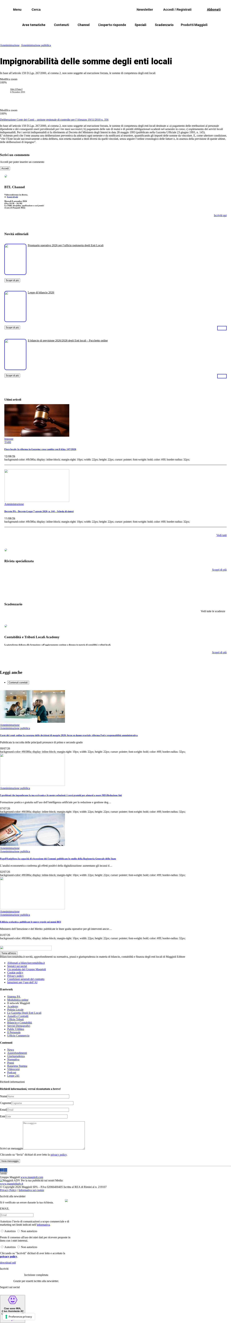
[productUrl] (15, 273)
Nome (3, 1096)
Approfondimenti (17, 1052)
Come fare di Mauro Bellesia (198, 33)
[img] (66, 1200)
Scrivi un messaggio (11, 1148)
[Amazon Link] (222, 328)
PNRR (72, 33)
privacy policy (59, 1154)
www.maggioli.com (32, 1177)
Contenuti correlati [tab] (18, 682)
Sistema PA (13, 996)
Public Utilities (15, 1029)
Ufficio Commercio (18, 1035)
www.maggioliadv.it (11, 1183)
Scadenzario (164, 25)
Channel (84, 25)
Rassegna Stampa (17, 1065)
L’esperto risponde (112, 25)
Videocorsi (13, 1069)
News (10, 1049)
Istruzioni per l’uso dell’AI (22, 982)
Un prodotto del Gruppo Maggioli (26, 969)
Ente (2, 1116)
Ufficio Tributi (15, 1019)
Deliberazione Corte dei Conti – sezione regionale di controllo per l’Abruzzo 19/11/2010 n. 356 (54, 119)
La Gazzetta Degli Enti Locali (24, 1012)
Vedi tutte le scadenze (213, 611)
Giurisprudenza (16, 1056)
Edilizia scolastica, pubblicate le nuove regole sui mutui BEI (30, 921)
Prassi (10, 1062)
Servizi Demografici (18, 1025)
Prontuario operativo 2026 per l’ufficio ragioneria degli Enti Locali (65, 245)
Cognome (5, 1102)
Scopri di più (12, 197)
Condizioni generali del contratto (25, 979)
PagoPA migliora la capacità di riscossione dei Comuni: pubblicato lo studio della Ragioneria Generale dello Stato (58, 858)
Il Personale (14, 1032)
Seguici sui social (17, 966)
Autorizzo (10, 1231)
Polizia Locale (15, 1009)
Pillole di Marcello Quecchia (153, 33)
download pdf (8, 1262)
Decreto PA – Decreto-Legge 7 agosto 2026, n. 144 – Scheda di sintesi (39, 511)
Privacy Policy (8, 1190)
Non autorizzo (29, 1231)
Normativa (13, 1059)
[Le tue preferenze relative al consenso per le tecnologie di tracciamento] (19, 1316)
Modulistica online (17, 999)
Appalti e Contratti (17, 1016)
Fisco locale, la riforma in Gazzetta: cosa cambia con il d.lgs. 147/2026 (40, 449)
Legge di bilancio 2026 (41, 292)
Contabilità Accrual (47, 33)
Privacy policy (15, 975)
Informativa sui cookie (31, 1190)
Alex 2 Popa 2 (16, 89)
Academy (12, 1006)
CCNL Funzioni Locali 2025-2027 (106, 33)
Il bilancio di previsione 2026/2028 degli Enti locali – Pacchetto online (68, 340)
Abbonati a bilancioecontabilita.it (26, 962)
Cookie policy (15, 972)
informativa (43, 1224)
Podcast (11, 1072)
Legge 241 (13, 1075)
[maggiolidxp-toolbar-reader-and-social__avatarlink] (6, 90)
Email (3, 1109)
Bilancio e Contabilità (19, 1022)
